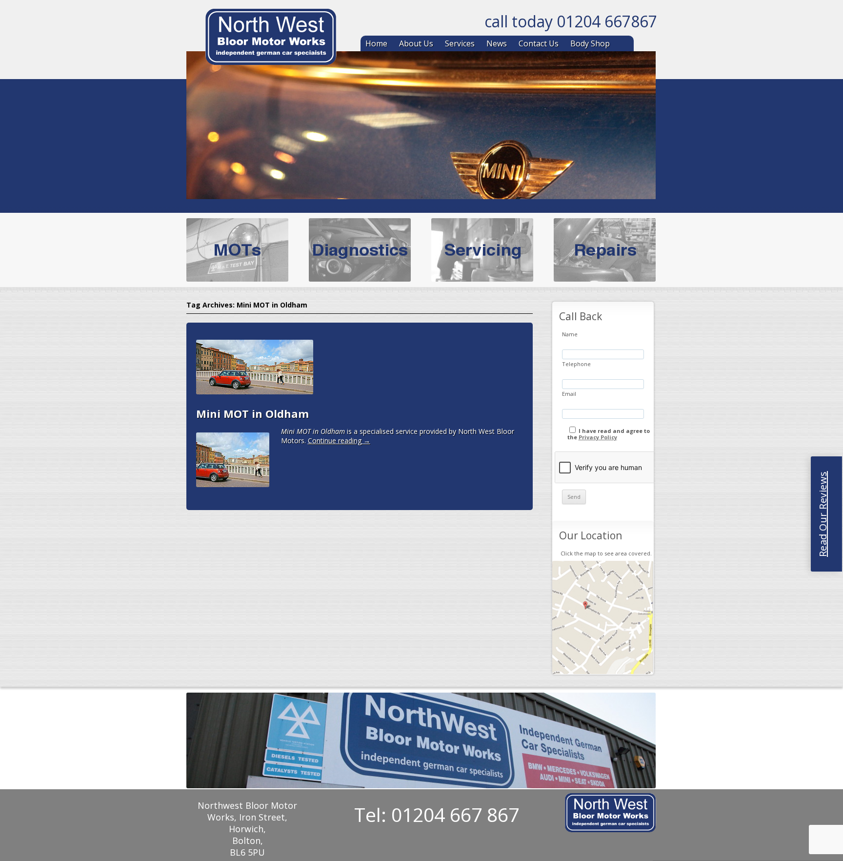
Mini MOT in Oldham (252, 413)
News (496, 43)
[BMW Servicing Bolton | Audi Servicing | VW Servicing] (271, 38)
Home (376, 43)
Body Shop (590, 43)
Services (460, 43)
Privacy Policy (598, 437)
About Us (416, 43)
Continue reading (339, 440)
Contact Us (539, 43)
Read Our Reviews (822, 514)
